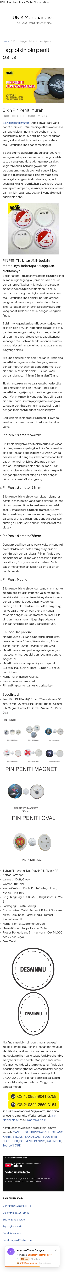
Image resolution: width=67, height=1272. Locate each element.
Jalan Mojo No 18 (36, 1120)
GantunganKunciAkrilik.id (17, 1205)
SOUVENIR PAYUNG (32, 1141)
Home (6, 41)
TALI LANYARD (12, 1145)
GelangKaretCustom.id (16, 1212)
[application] (33, 1173)
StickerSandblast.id (14, 1219)
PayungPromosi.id (13, 1226)
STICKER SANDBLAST (27, 1136)
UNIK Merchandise (33, 17)
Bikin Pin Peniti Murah (23, 110)
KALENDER (53, 1141)
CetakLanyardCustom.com (18, 1240)
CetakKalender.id (12, 1233)
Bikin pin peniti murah (16, 122)
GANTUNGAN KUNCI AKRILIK (32, 1132)
